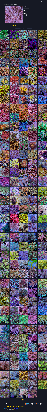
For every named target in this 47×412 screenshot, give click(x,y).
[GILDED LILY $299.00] (23, 90)
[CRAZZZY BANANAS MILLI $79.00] (42, 264)
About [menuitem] (15, 2)
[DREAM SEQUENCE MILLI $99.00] (32, 283)
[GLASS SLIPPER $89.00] (42, 301)
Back (12, 25)
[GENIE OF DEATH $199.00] (4, 34)
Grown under (25, 12)
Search (5, 406)
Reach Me (18, 406)
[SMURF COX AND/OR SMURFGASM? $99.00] (42, 99)
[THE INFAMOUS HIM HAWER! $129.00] (23, 237)
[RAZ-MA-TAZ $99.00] (32, 365)
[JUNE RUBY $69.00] (32, 347)
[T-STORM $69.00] (14, 209)
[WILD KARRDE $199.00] (4, 108)
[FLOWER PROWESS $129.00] (4, 145)
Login (20, 406)
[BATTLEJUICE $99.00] (42, 246)
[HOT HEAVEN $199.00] (14, 218)
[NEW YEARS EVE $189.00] (4, 218)
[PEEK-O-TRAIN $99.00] (23, 218)
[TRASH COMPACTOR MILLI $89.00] (23, 301)
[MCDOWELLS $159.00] (32, 393)
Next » (25, 399)
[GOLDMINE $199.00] (4, 99)
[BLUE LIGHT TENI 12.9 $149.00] (14, 126)
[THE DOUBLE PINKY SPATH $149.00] (23, 71)
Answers (14, 406)
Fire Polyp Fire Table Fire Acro (13, 4)
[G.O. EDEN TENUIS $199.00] (4, 126)
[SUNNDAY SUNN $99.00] (32, 154)
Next (15, 25)
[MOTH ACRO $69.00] (23, 319)
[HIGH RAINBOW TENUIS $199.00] (23, 80)
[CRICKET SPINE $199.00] (4, 136)
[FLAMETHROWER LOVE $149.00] (42, 108)
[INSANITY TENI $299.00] (4, 90)
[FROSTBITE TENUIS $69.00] (32, 200)
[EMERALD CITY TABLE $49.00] (42, 283)
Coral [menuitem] (5, 2)
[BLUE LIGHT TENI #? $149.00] (23, 172)
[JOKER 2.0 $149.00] (14, 117)
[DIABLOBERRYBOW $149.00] (42, 71)
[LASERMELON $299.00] (32, 117)
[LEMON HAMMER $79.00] (23, 375)
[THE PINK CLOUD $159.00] (14, 62)
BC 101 (16, 406)
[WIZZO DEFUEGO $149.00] (42, 44)
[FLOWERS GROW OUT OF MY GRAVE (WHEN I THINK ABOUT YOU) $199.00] (14, 384)
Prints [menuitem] (9, 2)
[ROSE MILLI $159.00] (23, 99)
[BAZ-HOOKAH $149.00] (32, 108)
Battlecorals (8, 4)
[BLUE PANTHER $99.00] (23, 255)
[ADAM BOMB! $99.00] (4, 181)
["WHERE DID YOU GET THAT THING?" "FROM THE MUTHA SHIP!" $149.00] (4, 117)
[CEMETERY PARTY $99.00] (42, 181)
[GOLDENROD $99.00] (14, 145)
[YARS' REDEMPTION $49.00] (32, 136)
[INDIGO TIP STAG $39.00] (4, 329)
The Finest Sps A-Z (10, 406)
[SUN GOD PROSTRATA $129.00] (23, 191)
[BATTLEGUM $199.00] (42, 154)
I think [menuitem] (18, 2)
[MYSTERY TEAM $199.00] (14, 99)
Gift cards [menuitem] (12, 2)
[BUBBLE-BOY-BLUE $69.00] (42, 310)
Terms (13, 409)
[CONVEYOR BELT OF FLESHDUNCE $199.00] (14, 181)
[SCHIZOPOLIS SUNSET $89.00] (42, 384)
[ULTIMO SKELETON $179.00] (32, 227)
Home (7, 406)
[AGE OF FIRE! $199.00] (14, 80)
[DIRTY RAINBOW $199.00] (42, 53)
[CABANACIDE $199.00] (14, 53)
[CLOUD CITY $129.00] (23, 126)
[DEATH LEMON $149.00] (23, 338)
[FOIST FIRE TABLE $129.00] (42, 375)
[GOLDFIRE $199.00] (23, 163)
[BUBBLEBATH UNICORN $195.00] (32, 209)
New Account (22, 406)
